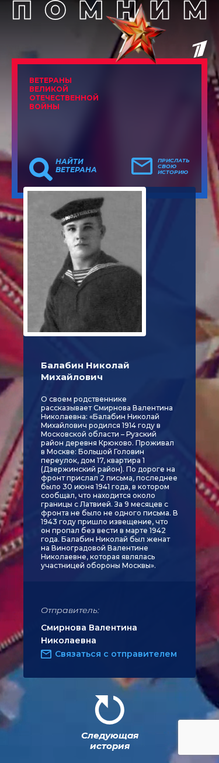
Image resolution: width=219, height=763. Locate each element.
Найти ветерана (76, 166)
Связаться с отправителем (116, 654)
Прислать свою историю (174, 166)
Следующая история (109, 740)
